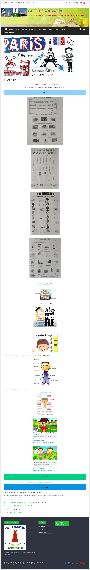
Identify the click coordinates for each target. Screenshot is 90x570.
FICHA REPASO (9, 509)
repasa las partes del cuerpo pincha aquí (16, 390)
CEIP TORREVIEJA (61, 29)
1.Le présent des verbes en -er (13, 499)
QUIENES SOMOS (14, 29)
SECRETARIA (32, 29)
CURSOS (50, 29)
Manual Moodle (42, 532)
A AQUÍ (49, 356)
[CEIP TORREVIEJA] (6, 29)
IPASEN (40, 529)
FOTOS (70, 29)
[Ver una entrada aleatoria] (84, 29)
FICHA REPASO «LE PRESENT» (13, 512)
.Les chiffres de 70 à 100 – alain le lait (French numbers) (21, 506)
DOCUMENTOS (9, 33)
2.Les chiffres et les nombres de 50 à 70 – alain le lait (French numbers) (25, 502)
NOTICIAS (24, 29)
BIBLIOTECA (42, 29)
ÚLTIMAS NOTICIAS (30, 2)
